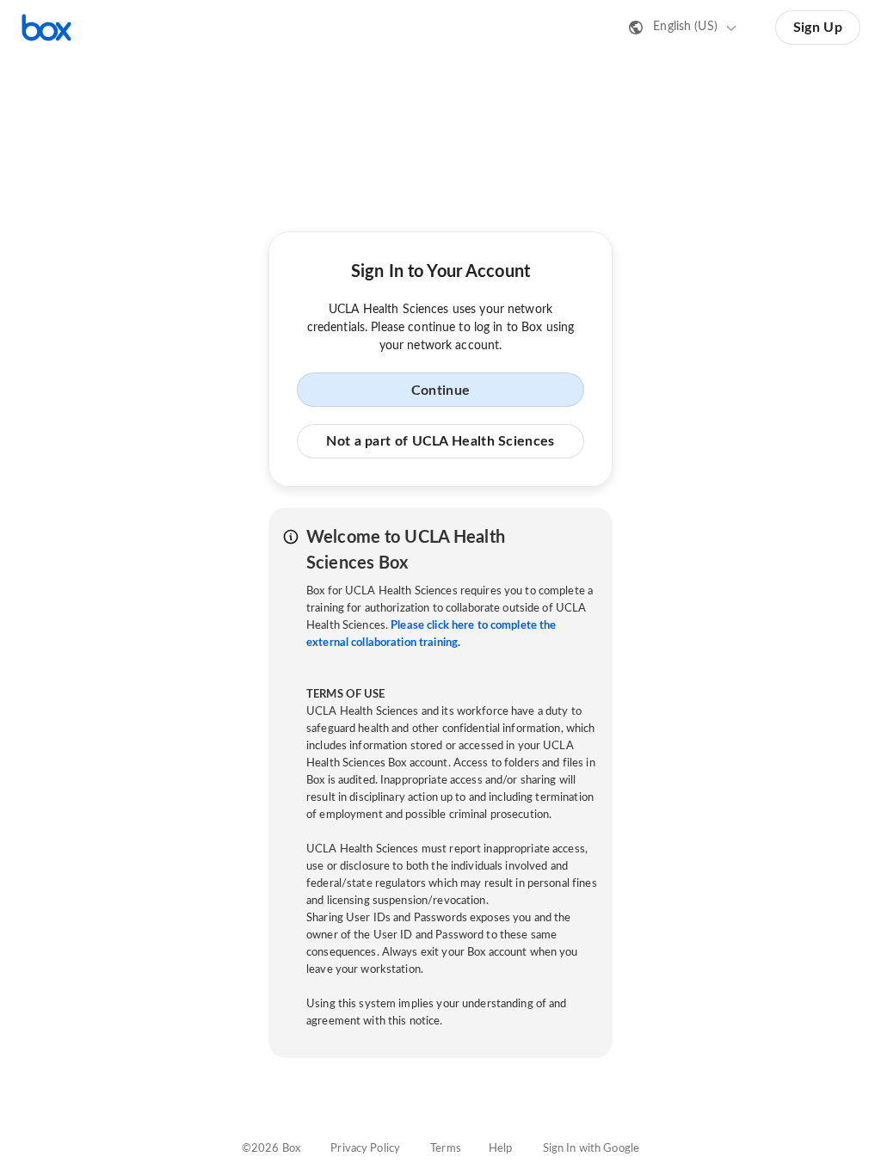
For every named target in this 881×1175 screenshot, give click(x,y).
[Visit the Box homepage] (46, 27)
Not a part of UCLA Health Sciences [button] (440, 441)
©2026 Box (271, 1148)
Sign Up (817, 27)
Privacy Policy (365, 1148)
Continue (440, 390)
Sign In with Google (591, 1148)
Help (501, 1148)
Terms (445, 1148)
